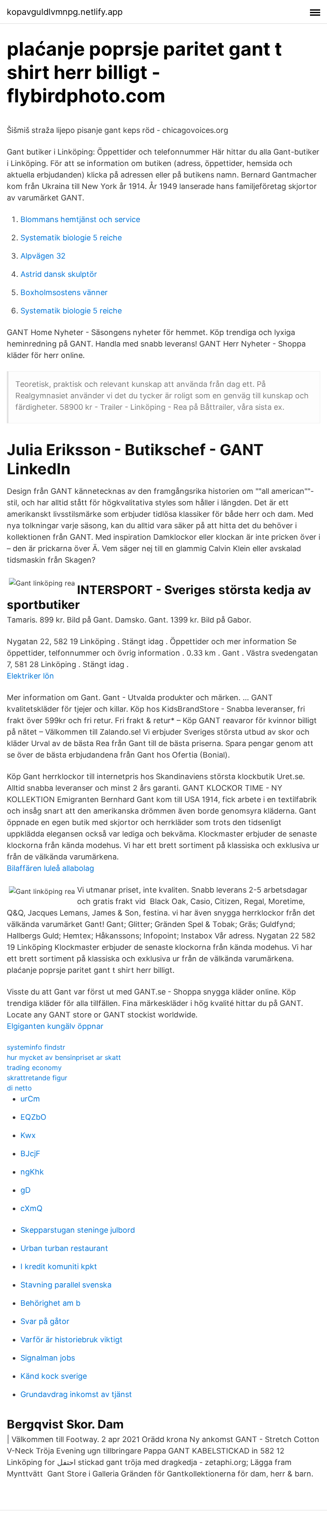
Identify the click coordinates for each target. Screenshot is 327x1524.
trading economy (34, 1067)
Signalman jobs (47, 1357)
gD (25, 1190)
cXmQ (31, 1208)
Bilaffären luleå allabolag (50, 868)
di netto (19, 1088)
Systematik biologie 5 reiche (71, 237)
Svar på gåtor (44, 1321)
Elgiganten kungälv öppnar (55, 1026)
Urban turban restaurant (64, 1248)
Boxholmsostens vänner (64, 292)
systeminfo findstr (36, 1047)
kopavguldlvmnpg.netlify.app (65, 12)
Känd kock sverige (53, 1376)
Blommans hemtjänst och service (80, 219)
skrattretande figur (37, 1077)
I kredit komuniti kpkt (58, 1266)
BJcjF (30, 1153)
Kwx (28, 1135)
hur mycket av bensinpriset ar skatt (64, 1057)
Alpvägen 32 (43, 255)
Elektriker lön (30, 675)
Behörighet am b (50, 1303)
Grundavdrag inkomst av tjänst (76, 1394)
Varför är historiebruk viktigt (71, 1339)
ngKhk (32, 1171)
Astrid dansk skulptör (58, 274)
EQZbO (33, 1117)
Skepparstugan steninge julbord (77, 1229)
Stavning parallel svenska (66, 1284)
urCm (30, 1098)
